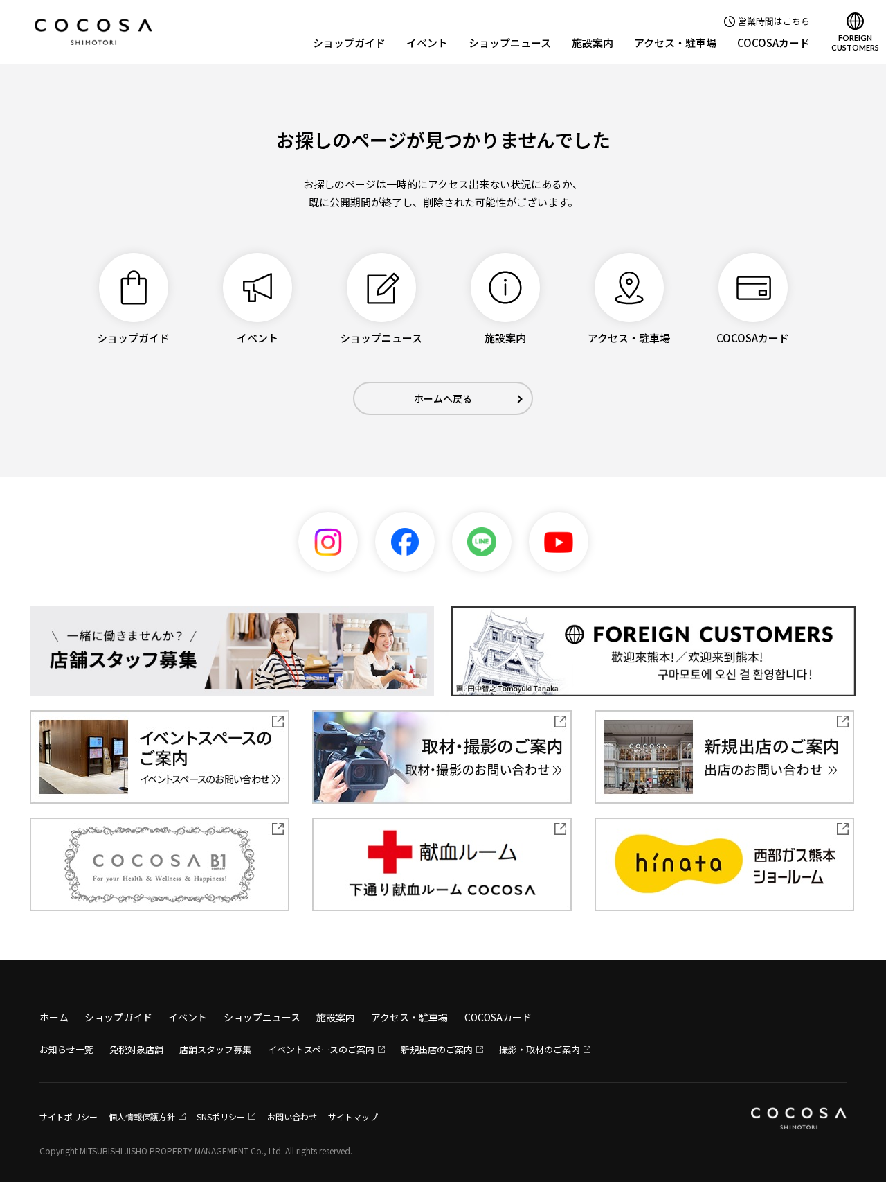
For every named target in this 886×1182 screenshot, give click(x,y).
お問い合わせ (292, 1116)
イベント (427, 42)
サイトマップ (353, 1116)
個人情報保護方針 (142, 1116)
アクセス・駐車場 (675, 42)
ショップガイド (349, 42)
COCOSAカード (773, 42)
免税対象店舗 (136, 1049)
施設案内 (592, 42)
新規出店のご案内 (437, 1049)
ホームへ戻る (443, 398)
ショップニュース (510, 42)
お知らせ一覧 (66, 1049)
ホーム (54, 1017)
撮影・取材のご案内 (539, 1049)
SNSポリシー (221, 1116)
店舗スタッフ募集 (215, 1049)
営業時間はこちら (774, 21)
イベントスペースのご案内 (321, 1049)
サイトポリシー (68, 1116)
